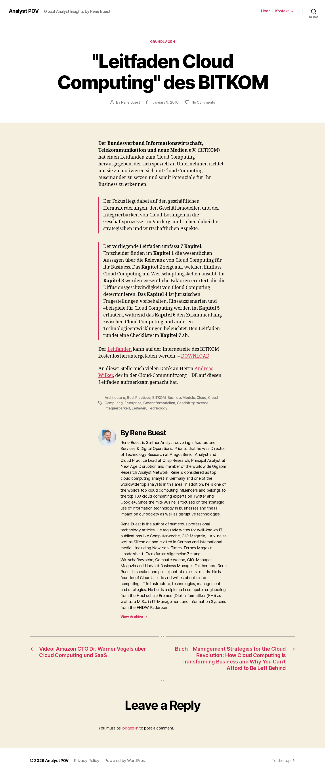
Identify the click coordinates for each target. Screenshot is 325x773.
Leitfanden (119, 349)
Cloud (201, 397)
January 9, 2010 (165, 102)
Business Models (181, 397)
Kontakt (282, 11)
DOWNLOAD (195, 356)
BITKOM (159, 397)
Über (265, 11)
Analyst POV (24, 11)
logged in (130, 728)
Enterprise (132, 403)
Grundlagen (162, 42)
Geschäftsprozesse (192, 403)
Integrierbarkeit (117, 408)
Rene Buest (130, 102)
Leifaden (139, 408)
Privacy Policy (86, 760)
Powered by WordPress (125, 760)
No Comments (203, 102)
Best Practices (138, 397)
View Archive (133, 616)
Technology (157, 408)
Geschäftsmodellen (159, 403)
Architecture (115, 397)
